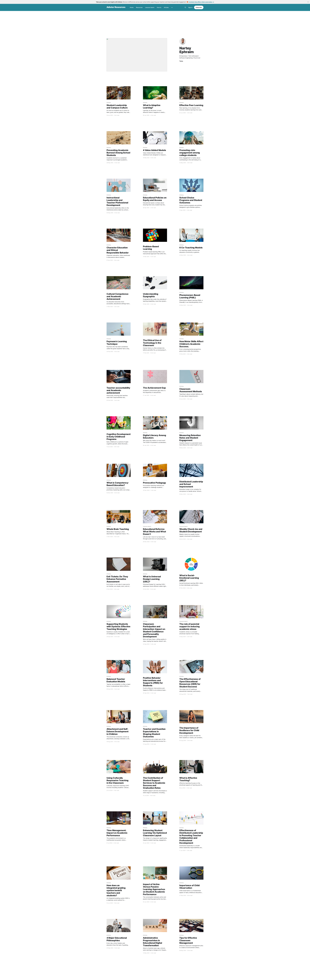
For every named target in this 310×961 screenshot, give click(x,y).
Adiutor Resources (116, 7)
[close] (308, 2)
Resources (139, 7)
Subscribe (199, 7)
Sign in (190, 7)
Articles (166, 7)
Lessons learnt (149, 7)
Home (131, 7)
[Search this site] (185, 7)
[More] (172, 7)
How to (159, 7)
